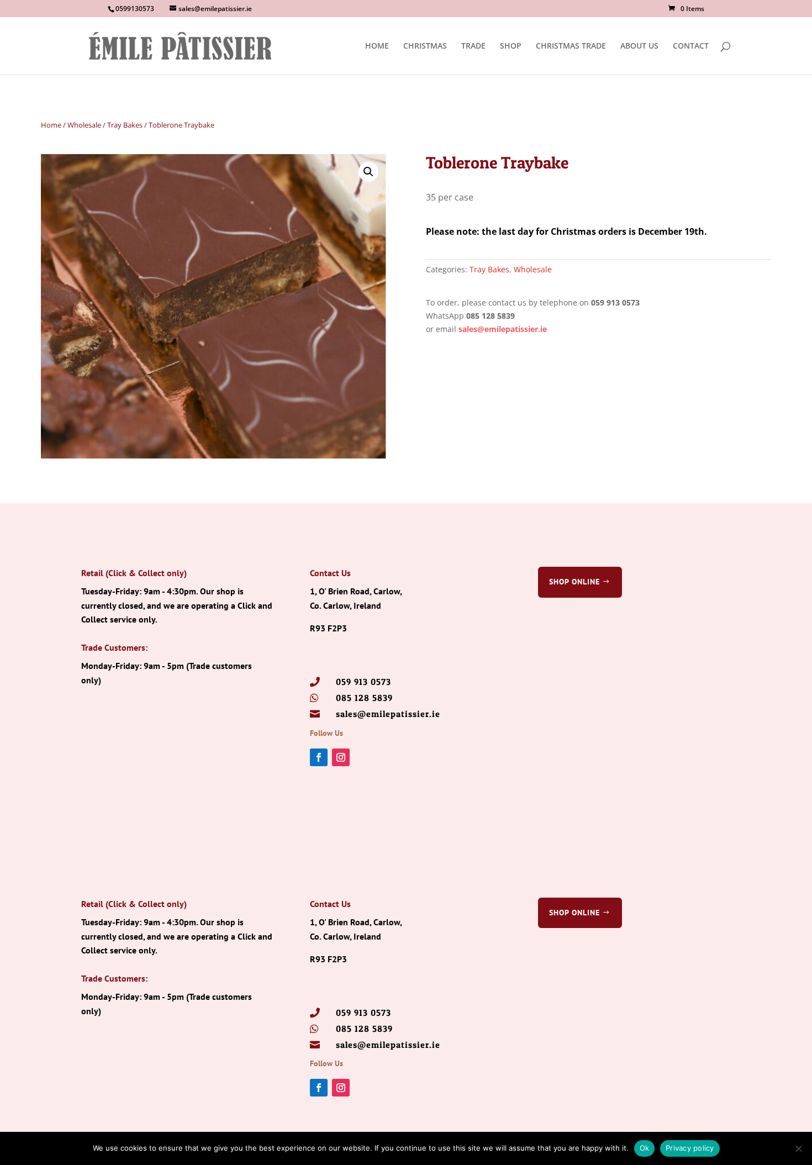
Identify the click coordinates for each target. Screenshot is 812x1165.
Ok (645, 1147)
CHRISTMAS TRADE (571, 46)
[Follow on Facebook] (319, 757)
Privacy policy (690, 1147)
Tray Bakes (125, 125)
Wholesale (84, 125)
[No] (798, 1148)
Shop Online (574, 582)
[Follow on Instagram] (341, 757)
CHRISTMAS (425, 46)
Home (51, 125)
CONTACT (691, 46)
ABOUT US (639, 46)
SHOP (510, 46)
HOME (377, 46)
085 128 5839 (364, 697)
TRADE (473, 46)
